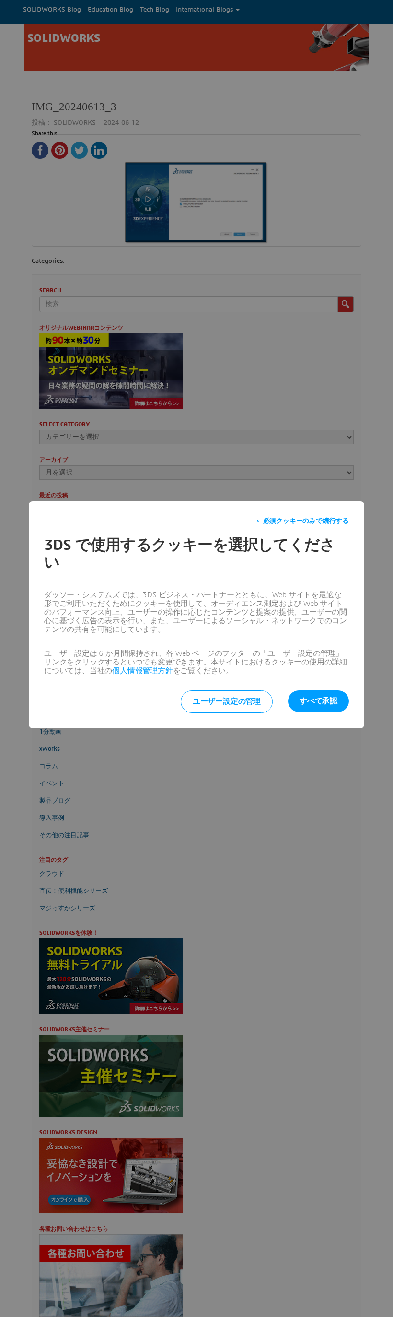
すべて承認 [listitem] (318, 701)
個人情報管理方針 (142, 671)
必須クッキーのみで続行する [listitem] (306, 521)
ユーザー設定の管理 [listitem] (227, 701)
